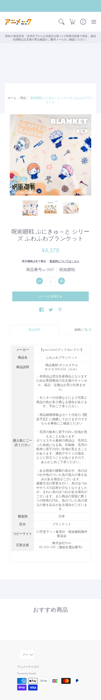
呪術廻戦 (67, 269)
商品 (23, 98)
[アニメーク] (18, 22)
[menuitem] (61, 22)
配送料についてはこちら (64, 261)
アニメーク (24, 666)
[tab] (34, 330)
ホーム (12, 98)
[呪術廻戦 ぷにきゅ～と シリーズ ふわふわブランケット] (30, 208)
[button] (61, 22)
